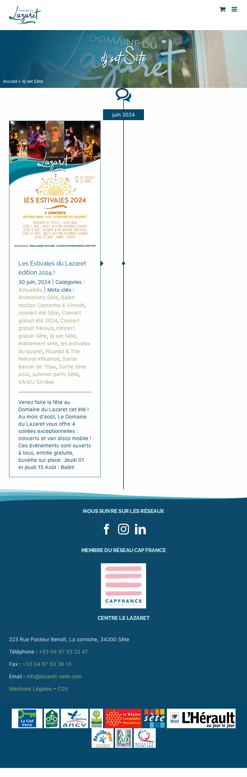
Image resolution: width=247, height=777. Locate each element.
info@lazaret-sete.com (54, 676)
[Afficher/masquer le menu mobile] (235, 9)
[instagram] (123, 529)
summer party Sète (55, 374)
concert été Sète (38, 313)
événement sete (38, 343)
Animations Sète (38, 297)
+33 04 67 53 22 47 (63, 652)
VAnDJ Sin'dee (36, 382)
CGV (63, 689)
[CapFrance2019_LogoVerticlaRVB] (123, 566)
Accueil (10, 81)
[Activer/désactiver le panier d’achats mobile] (223, 9)
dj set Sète (63, 336)
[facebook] (106, 529)
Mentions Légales (30, 689)
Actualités (30, 290)
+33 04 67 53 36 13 (46, 664)
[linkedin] (140, 529)
